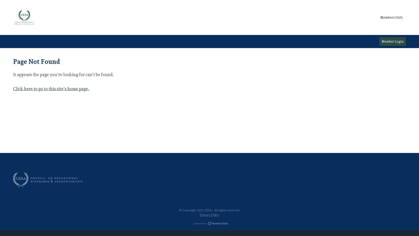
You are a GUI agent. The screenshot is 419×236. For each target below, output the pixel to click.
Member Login (392, 41)
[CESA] (24, 17)
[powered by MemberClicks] (209, 224)
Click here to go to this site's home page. (51, 88)
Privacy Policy (209, 215)
